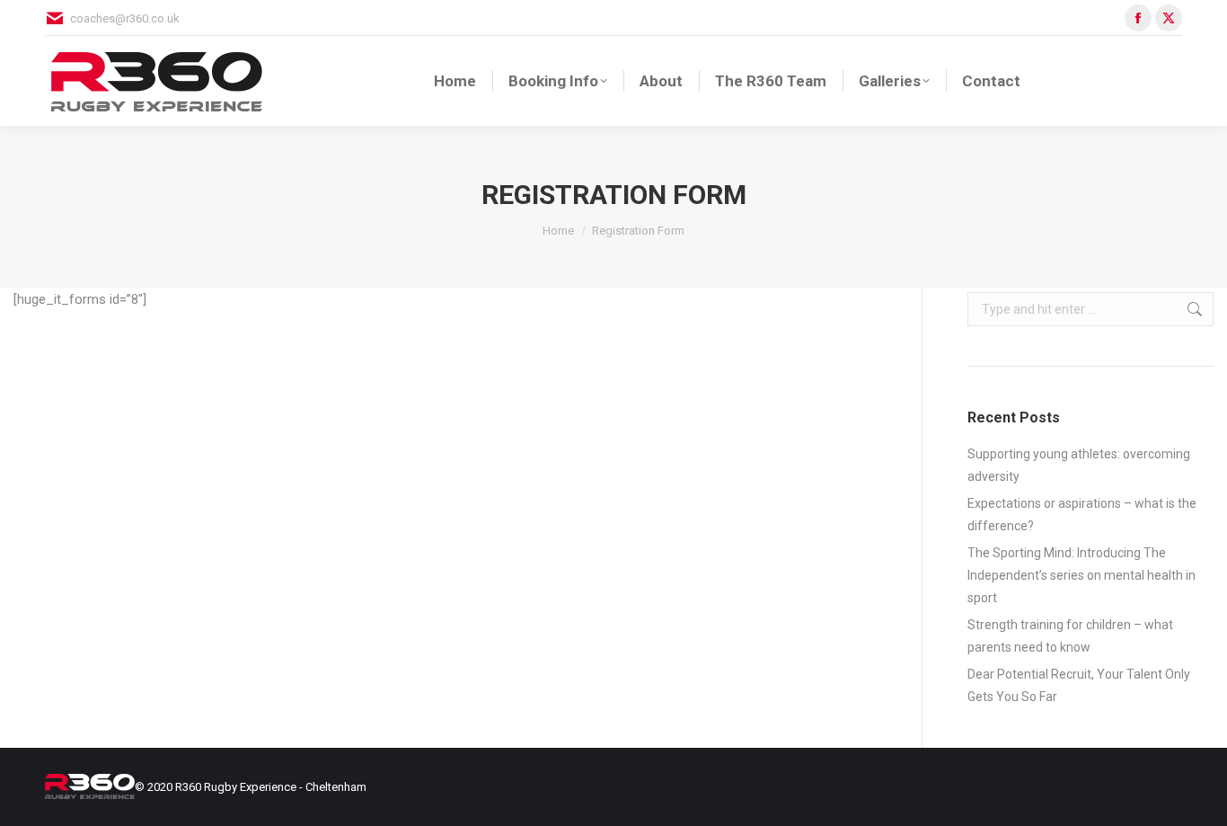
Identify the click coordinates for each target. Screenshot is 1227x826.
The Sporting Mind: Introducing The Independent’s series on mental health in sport (1081, 575)
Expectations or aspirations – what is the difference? (1081, 514)
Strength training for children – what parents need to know (1070, 635)
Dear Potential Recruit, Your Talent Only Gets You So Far (1078, 685)
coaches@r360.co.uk (125, 18)
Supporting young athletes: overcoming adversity (1078, 465)
